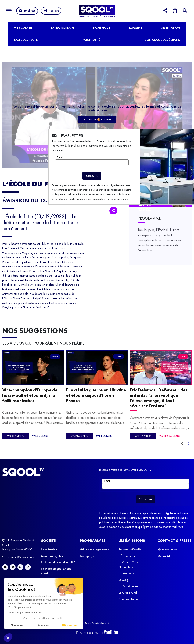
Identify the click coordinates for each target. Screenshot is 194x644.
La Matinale (126, 573)
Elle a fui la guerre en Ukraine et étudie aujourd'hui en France (96, 395)
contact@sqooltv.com (21, 557)
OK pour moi (70, 624)
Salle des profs (26, 40)
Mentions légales (52, 556)
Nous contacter (167, 549)
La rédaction (49, 549)
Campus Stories (128, 599)
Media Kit (163, 556)
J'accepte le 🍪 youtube (97, 119)
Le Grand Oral (128, 593)
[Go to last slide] (182, 444)
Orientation (170, 28)
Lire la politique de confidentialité (25, 612)
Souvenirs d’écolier (130, 549)
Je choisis (43, 624)
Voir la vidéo (15, 436)
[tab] (165, 11)
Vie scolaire (23, 28)
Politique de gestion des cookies (56, 571)
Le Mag (123, 580)
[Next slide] (189, 444)
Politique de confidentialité (58, 562)
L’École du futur (128, 556)
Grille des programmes (94, 549)
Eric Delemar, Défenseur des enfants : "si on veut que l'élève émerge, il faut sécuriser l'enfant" (158, 398)
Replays (54, 11)
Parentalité (91, 40)
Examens (135, 28)
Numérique (101, 28)
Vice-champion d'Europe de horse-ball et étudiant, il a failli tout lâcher (29, 395)
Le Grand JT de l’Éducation (128, 564)
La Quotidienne (128, 586)
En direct (29, 11)
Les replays (87, 556)
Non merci (17, 624)
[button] (8, 637)
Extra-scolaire (63, 28)
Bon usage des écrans (162, 40)
